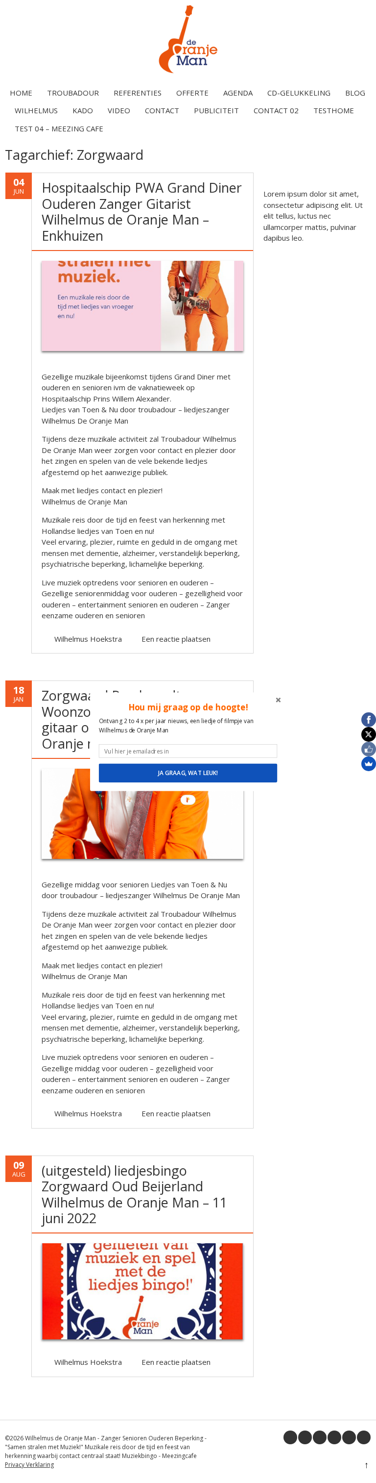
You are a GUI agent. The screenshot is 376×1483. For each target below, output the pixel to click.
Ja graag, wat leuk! (188, 773)
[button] (188, 707)
